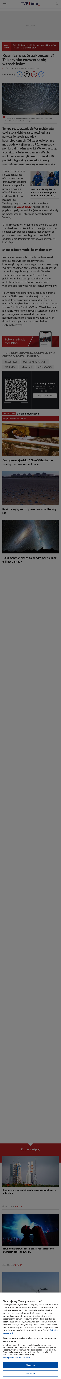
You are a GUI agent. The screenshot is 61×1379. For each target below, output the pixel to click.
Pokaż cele (30, 1373)
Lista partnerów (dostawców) (16, 1357)
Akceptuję (30, 1365)
